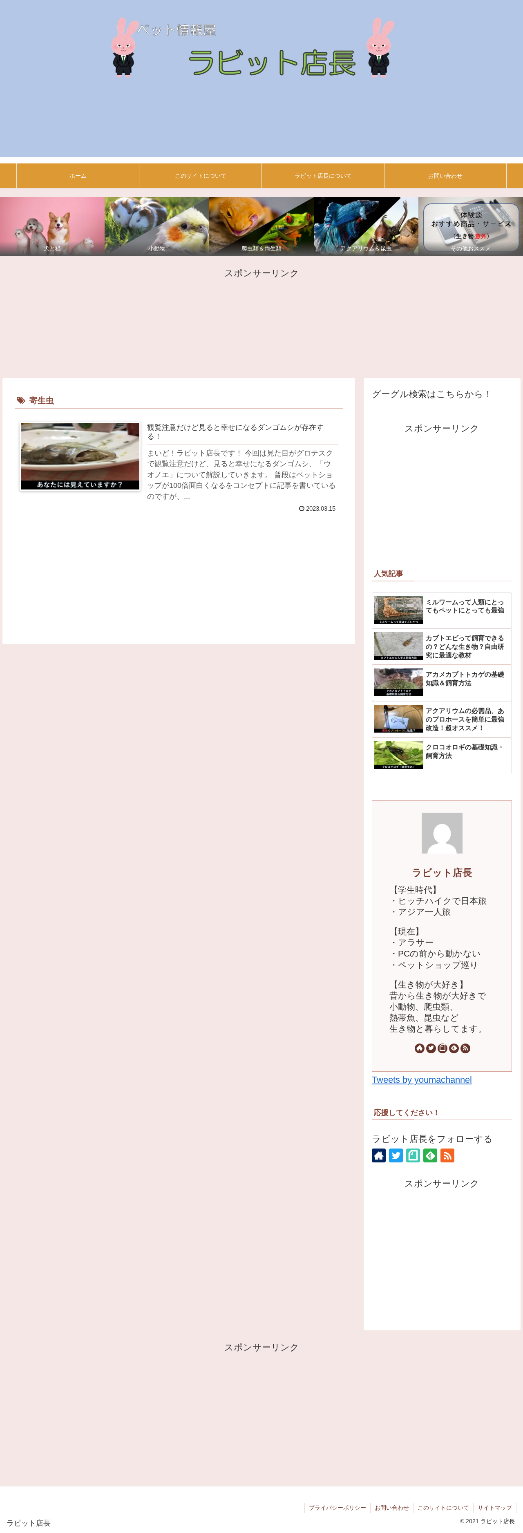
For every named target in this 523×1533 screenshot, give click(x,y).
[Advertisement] (261, 322)
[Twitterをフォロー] (431, 1048)
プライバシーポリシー (337, 1507)
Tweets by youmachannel (422, 1080)
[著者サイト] (420, 1048)
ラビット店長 (442, 872)
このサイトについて (443, 1507)
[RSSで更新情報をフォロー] (465, 1048)
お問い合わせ (392, 1507)
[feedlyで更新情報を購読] (454, 1048)
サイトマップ (495, 1507)
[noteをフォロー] (442, 1048)
